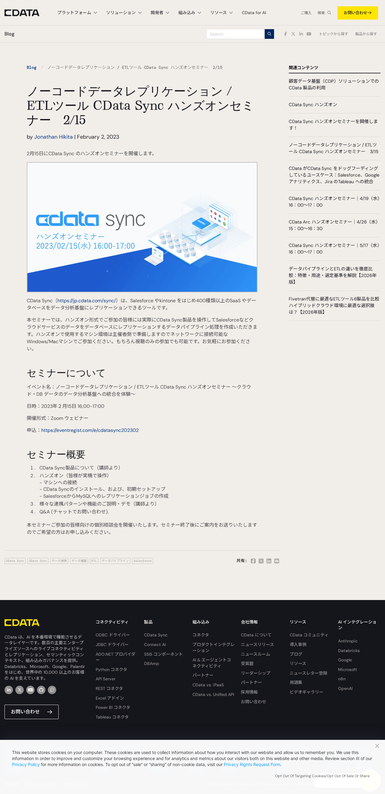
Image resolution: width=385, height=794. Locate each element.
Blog (31, 67)
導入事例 (298, 644)
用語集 (296, 682)
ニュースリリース (257, 644)
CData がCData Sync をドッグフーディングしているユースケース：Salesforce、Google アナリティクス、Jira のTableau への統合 (334, 175)
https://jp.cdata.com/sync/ (86, 300)
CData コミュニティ (309, 635)
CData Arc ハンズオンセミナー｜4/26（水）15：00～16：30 (334, 225)
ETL (94, 561)
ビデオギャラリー (306, 692)
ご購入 (306, 13)
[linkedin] (9, 690)
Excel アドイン (110, 698)
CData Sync (15, 561)
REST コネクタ (109, 688)
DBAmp (151, 663)
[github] (41, 690)
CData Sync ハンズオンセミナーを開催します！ (333, 124)
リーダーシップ (255, 673)
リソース (298, 663)
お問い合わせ (355, 12)
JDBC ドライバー (112, 644)
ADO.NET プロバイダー (115, 657)
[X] (19, 690)
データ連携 (59, 561)
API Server (106, 679)
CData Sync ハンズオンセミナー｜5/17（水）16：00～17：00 (334, 248)
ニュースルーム (255, 654)
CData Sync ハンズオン (313, 105)
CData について (256, 635)
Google (345, 660)
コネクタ (200, 635)
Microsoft (347, 669)
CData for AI (254, 12)
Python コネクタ (111, 669)
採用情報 (249, 692)
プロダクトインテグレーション (213, 647)
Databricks (349, 650)
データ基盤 (79, 561)
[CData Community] (52, 690)
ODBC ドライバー (113, 635)
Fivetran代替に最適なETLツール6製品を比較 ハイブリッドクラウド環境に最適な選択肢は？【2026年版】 (334, 305)
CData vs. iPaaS (208, 685)
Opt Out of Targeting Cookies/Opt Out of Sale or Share (322, 776)
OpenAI (345, 688)
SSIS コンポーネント (163, 654)
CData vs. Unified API (213, 694)
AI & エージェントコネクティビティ (211, 663)
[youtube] (30, 690)
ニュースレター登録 (308, 673)
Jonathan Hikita (53, 136)
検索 (321, 13)
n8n (342, 679)
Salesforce (143, 561)
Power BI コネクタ (113, 707)
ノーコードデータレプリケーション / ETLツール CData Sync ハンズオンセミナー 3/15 (333, 148)
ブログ (296, 654)
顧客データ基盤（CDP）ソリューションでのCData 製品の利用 (334, 84)
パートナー (203, 675)
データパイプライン (115, 561)
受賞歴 (247, 663)
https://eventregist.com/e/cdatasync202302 (90, 430)
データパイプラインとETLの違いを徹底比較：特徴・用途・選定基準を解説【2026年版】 (333, 275)
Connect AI (155, 644)
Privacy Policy (26, 764)
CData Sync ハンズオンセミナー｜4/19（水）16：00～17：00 (334, 201)
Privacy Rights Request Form (252, 764)
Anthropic (348, 641)
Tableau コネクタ (112, 717)
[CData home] (26, 13)
